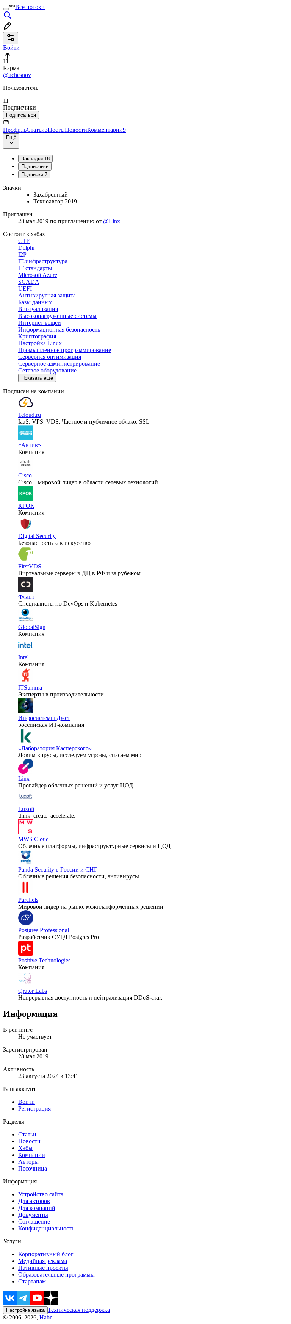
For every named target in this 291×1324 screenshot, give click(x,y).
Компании (31, 1155)
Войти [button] (11, 47)
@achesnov (17, 75)
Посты (56, 130)
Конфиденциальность (46, 1228)
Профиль (15, 130)
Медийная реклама (42, 1261)
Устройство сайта (40, 1194)
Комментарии (106, 130)
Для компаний (36, 1208)
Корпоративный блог (46, 1254)
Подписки (34, 174)
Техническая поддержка (79, 1310)
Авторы (28, 1161)
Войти (26, 1102)
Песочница (32, 1168)
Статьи (37, 130)
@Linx (111, 221)
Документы (33, 1214)
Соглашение (34, 1221)
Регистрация (34, 1108)
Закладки (35, 158)
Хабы (25, 1148)
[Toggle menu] (6, 9)
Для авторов (34, 1201)
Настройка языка (25, 1310)
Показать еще (37, 378)
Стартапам (32, 1281)
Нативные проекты (43, 1268)
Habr (45, 1317)
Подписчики (34, 166)
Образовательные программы (56, 1274)
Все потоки (30, 7)
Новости (76, 130)
